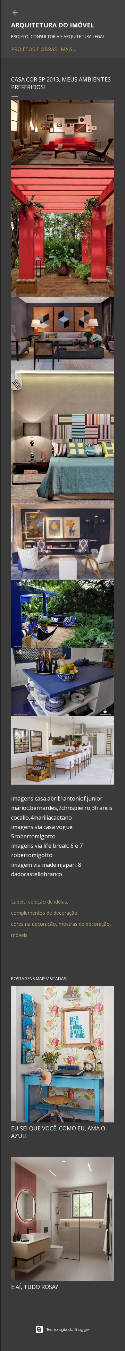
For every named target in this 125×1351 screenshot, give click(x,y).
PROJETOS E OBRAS (34, 49)
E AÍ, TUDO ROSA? (34, 1287)
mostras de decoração (84, 924)
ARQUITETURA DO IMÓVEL (52, 25)
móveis (19, 935)
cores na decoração (33, 924)
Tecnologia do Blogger (68, 1329)
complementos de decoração (44, 912)
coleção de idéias (47, 901)
